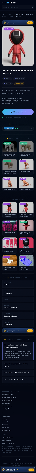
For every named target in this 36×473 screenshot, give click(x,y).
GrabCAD (5, 422)
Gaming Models (7, 409)
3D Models (11, 16)
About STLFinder (7, 438)
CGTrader (5, 427)
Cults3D (4, 419)
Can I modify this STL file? (13, 380)
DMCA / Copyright (8, 443)
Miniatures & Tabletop (9, 397)
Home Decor (6, 403)
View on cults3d (19, 112)
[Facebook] (16, 460)
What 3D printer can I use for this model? (16, 365)
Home (4, 17)
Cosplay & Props (7, 394)
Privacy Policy (6, 440)
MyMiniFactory (6, 430)
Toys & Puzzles (7, 406)
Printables (5, 425)
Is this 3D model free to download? (16, 373)
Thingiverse (6, 416)
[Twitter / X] (19, 460)
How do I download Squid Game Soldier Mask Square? (15, 346)
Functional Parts (7, 400)
